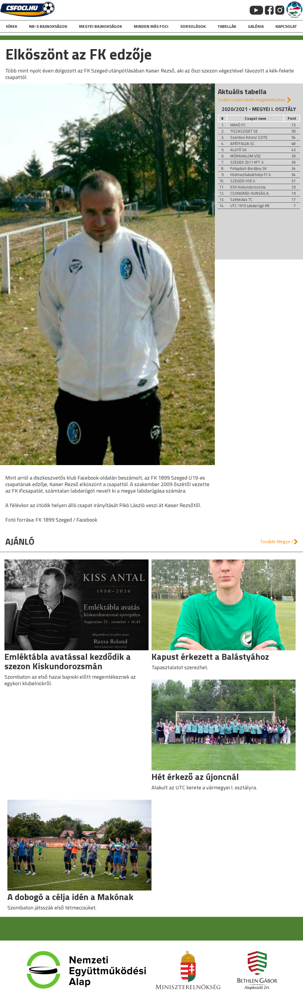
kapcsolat (286, 26)
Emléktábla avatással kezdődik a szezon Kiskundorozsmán (67, 661)
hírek (11, 26)
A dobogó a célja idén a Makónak (70, 897)
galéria (256, 26)
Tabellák (226, 26)
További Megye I (276, 541)
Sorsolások (193, 26)
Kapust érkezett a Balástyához (210, 656)
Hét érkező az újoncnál (195, 776)
